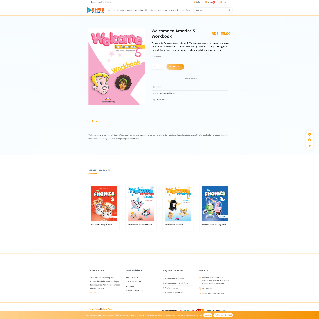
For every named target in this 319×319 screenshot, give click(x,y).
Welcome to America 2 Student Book (174, 226)
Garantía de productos (174, 292)
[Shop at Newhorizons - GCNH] (96, 10)
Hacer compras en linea (174, 278)
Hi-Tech (116, 10)
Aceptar (208, 315)
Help (198, 2)
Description (97, 121)
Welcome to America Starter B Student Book (140, 226)
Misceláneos (186, 10)
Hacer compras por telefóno (176, 283)
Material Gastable (141, 10)
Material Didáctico (127, 10)
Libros (110, 10)
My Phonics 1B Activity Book (214, 224)
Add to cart (175, 66)
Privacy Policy (94, 309)
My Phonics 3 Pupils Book (101, 224)
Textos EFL (160, 99)
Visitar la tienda (171, 287)
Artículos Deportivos (172, 10)
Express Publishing (168, 93)
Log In (225, 2)
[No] (316, 315)
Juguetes (161, 10)
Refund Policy (107, 309)
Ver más (93, 292)
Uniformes (153, 10)
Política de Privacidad (223, 315)
